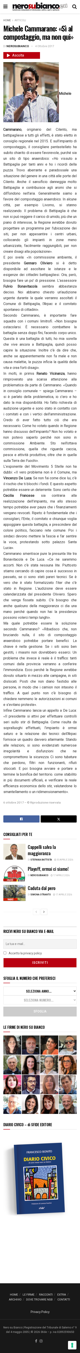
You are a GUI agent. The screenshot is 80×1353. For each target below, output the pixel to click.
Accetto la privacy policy (25, 953)
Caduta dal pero (42, 888)
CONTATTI (63, 1299)
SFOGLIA (40, 1011)
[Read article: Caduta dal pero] (14, 893)
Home (7, 20)
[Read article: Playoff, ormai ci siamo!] (14, 874)
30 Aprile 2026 (64, 859)
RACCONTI (46, 1294)
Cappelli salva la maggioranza (42, 850)
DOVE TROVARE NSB (39, 1299)
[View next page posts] (44, 912)
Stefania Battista (41, 859)
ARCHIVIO (15, 1299)
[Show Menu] (5, 6)
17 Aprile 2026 (61, 875)
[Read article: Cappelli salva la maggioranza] (14, 852)
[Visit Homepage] (40, 6)
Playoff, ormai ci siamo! (48, 868)
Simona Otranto (40, 894)
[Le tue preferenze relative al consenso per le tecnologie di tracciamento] (72, 1345)
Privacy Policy (40, 1312)
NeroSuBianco (17, 46)
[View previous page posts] (36, 912)
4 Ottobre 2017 (44, 46)
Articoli (20, 20)
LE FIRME (28, 1294)
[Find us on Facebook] (36, 1341)
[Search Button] (74, 6)
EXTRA (61, 1294)
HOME (14, 1294)
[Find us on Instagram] (41, 1341)
